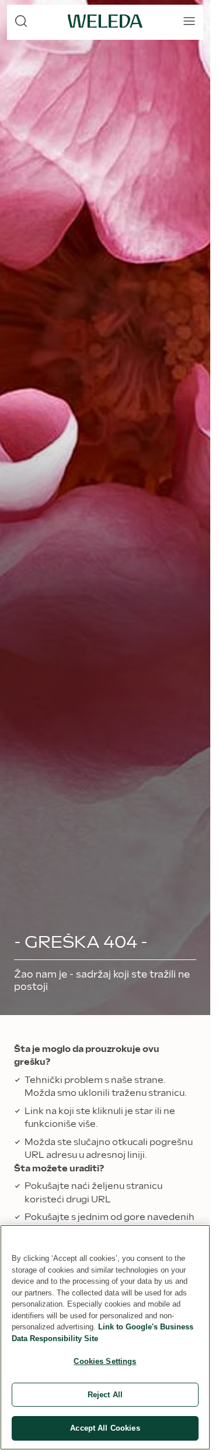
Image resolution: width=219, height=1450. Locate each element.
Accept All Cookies (105, 1428)
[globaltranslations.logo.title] (105, 21)
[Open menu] (189, 21)
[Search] (21, 21)
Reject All (105, 1394)
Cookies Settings (105, 1361)
